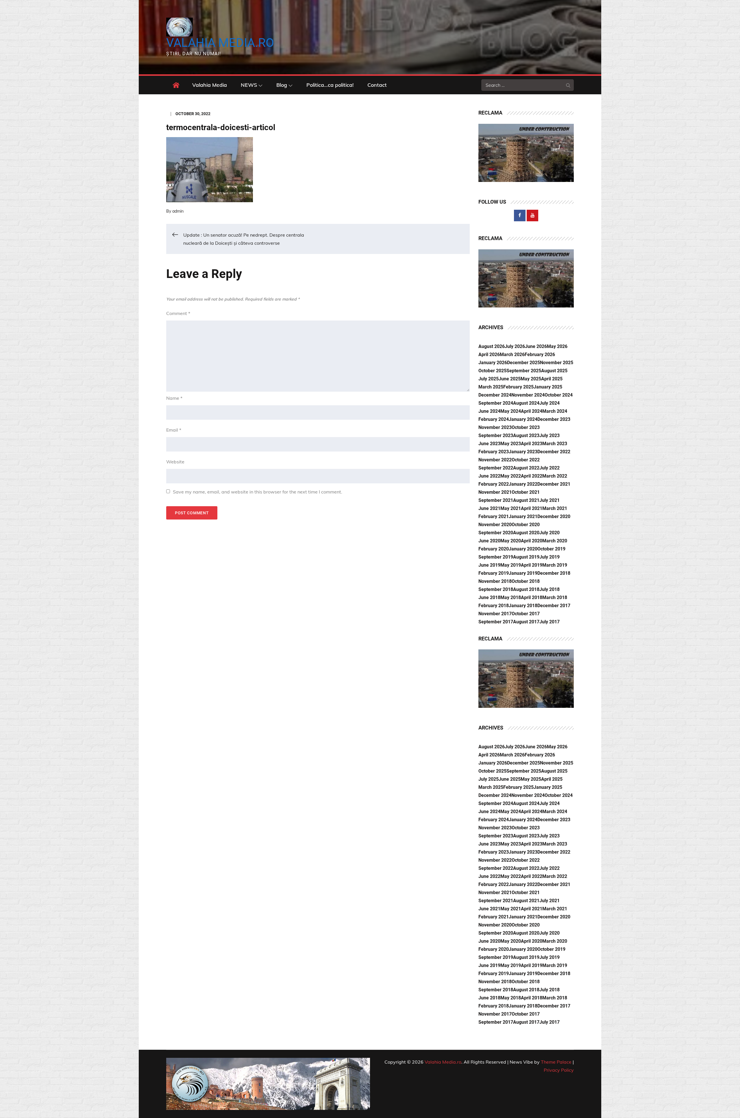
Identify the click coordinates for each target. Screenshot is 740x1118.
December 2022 (553, 451)
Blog (281, 85)
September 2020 (495, 532)
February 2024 (493, 419)
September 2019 (495, 557)
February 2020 (493, 549)
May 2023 (510, 443)
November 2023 (495, 427)
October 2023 (526, 427)
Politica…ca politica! (330, 85)
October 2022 (526, 460)
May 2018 (510, 597)
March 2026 (512, 354)
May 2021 (510, 508)
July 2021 (549, 500)
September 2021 (495, 500)
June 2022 (489, 476)
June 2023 (489, 443)
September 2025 (523, 370)
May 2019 (510, 565)
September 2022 (495, 468)
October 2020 (526, 524)
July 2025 (488, 379)
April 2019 (531, 565)
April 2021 (531, 508)
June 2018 (489, 597)
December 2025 (523, 362)
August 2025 (554, 370)
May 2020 (510, 541)
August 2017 (526, 622)
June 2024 (489, 411)
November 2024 (528, 395)
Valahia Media (209, 85)
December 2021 (553, 484)
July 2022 (549, 468)
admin (178, 211)
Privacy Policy (559, 1070)
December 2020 (553, 516)
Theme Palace (556, 1062)
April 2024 (531, 411)
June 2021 (489, 508)
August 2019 (526, 557)
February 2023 (493, 451)
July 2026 (515, 346)
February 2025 (518, 387)
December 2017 (553, 605)
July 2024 (549, 403)
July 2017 (549, 622)
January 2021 (523, 516)
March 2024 (554, 411)
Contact (377, 85)
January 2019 (523, 573)
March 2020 (554, 541)
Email (173, 430)
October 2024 (559, 395)
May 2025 (531, 379)
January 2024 (523, 419)
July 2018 (549, 589)
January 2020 (523, 549)
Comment (178, 313)
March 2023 (554, 443)
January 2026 (492, 362)
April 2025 (552, 379)
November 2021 (495, 492)
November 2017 (495, 613)
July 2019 (549, 557)
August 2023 (526, 435)
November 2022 (495, 460)
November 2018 (495, 581)
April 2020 (531, 541)
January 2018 (523, 605)
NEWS (249, 85)
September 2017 (495, 622)
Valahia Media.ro (220, 43)
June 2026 (536, 346)
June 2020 (489, 541)
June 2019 (489, 565)
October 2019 (551, 549)
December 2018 (553, 573)
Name (174, 398)
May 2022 (510, 476)
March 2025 (490, 387)
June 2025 (510, 379)
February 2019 (493, 573)
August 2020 (526, 532)
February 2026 (540, 354)
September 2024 (495, 403)
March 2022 (554, 476)
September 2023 (495, 435)
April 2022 (531, 476)
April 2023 (531, 443)
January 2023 (523, 451)
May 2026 (557, 346)
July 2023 (549, 435)
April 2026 (489, 354)
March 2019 (554, 565)
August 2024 (526, 403)
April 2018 (531, 597)
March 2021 (554, 508)
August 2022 (526, 468)
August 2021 (526, 500)
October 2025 (492, 370)
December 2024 (494, 395)
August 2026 (491, 346)
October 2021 (526, 492)
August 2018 (526, 589)
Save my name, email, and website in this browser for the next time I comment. (257, 491)
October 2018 (526, 581)
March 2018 (554, 597)
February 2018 (493, 605)
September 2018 (495, 589)
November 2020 (495, 524)
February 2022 (493, 484)
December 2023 (553, 419)
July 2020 (549, 532)
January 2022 (523, 484)
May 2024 (510, 411)
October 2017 (526, 613)
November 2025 (556, 362)
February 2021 (493, 516)
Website (175, 462)
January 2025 (548, 387)
